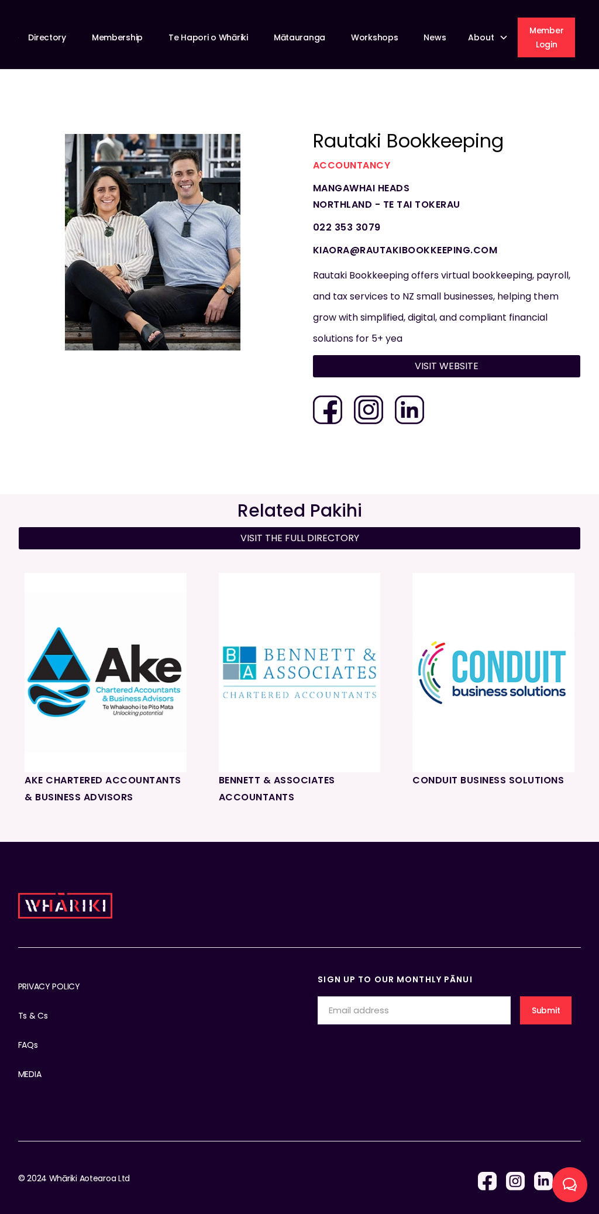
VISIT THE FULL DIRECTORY (299, 538)
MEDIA (30, 1074)
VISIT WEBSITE (446, 366)
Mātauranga (299, 37)
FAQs (28, 1045)
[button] (490, 38)
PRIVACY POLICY (49, 986)
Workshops (374, 37)
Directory (47, 37)
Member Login (546, 37)
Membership (117, 37)
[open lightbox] (152, 242)
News (435, 37)
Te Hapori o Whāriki (208, 37)
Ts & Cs (33, 1016)
